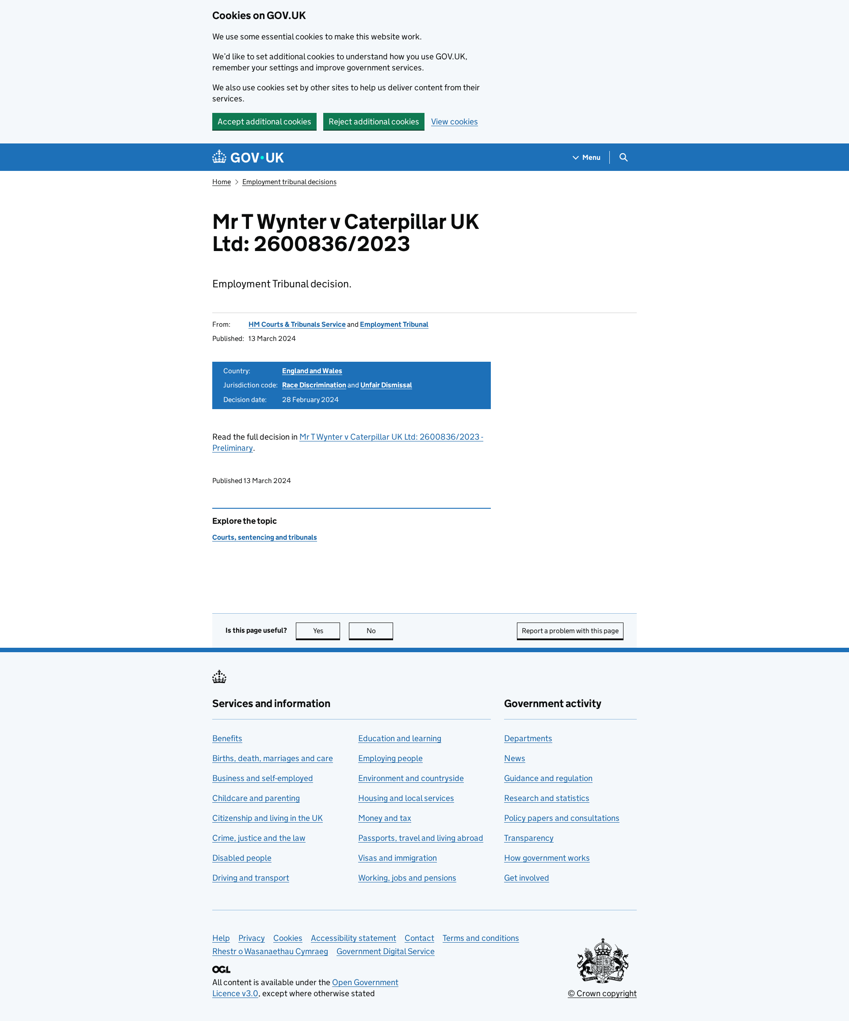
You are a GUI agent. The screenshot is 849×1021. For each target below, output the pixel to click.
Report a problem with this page (570, 631)
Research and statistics (546, 798)
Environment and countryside (411, 778)
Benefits (227, 738)
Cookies (287, 938)
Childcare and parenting (256, 798)
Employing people (390, 758)
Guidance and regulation (548, 778)
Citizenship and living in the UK (267, 818)
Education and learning (399, 738)
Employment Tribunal (394, 324)
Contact (419, 938)
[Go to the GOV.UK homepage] (248, 157)
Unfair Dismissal (386, 385)
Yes (326, 631)
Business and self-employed (262, 778)
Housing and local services (406, 798)
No (380, 631)
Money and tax (384, 818)
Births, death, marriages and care (272, 758)
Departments (528, 738)
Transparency (529, 838)
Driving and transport (250, 878)
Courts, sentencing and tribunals (264, 537)
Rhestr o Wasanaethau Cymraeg (270, 951)
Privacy (251, 938)
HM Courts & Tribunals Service (297, 324)
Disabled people (242, 858)
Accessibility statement (353, 938)
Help (221, 938)
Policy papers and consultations (562, 818)
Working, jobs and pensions (407, 878)
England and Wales (312, 371)
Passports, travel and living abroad (420, 838)
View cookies (454, 121)
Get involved (526, 878)
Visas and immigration (397, 858)
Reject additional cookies (374, 121)
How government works (547, 858)
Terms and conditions (481, 938)
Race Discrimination (314, 385)
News (514, 758)
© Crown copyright (602, 993)
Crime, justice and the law (259, 838)
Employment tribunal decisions (289, 182)
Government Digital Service (386, 951)
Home (221, 182)
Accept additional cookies (264, 121)
